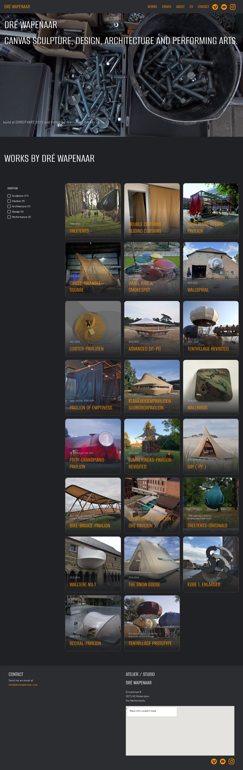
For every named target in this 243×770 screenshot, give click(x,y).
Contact (203, 6)
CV (191, 6)
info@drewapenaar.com (23, 684)
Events (166, 6)
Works (152, 6)
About (180, 6)
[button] (33, 195)
